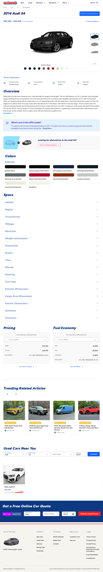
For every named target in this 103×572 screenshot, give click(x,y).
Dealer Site (57, 540)
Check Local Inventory (89, 13)
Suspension (11, 245)
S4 (18, 7)
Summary (10, 310)
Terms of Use (91, 537)
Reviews (39, 544)
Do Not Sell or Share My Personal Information (92, 549)
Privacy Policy (91, 540)
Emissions (10, 317)
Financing (40, 551)
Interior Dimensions (16, 303)
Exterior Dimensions (16, 288)
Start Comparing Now (48, 145)
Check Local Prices (89, 514)
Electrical (10, 231)
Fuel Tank (10, 281)
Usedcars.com (75, 537)
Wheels (9, 267)
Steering (10, 274)
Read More (7, 113)
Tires (8, 260)
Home (5, 7)
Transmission (12, 216)
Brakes (9, 252)
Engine (9, 209)
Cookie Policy (91, 544)
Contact (56, 544)
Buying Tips (41, 547)
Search (93, 454)
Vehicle (9, 202)
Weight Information (16, 238)
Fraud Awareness (92, 555)
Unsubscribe (90, 558)
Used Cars (16, 514)
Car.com (73, 540)
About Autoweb (58, 537)
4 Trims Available (92, 21)
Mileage (9, 223)
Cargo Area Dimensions (18, 296)
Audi (12, 7)
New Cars (7, 514)
